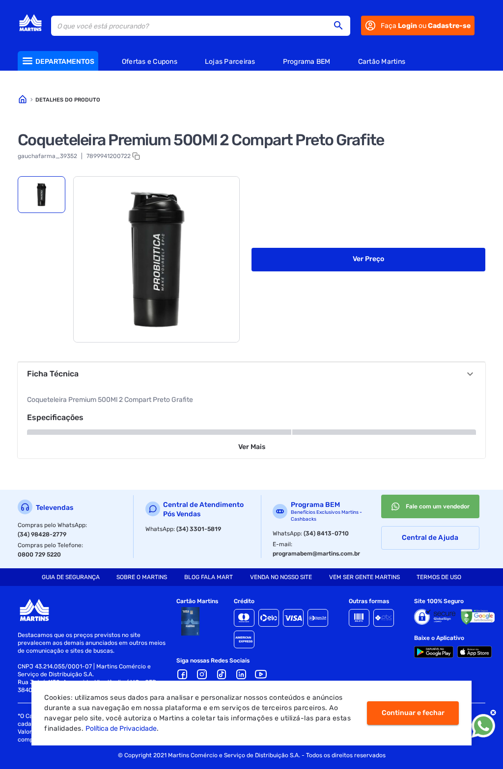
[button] (341, 25)
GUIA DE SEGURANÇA (71, 577)
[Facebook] (182, 674)
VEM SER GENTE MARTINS (364, 577)
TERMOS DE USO (439, 577)
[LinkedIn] (241, 674)
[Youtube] (261, 674)
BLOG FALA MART (208, 577)
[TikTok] (221, 674)
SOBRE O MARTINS (141, 577)
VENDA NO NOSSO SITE (281, 577)
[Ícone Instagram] (202, 674)
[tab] (41, 194)
